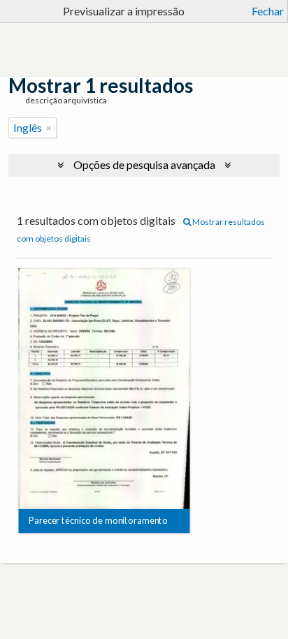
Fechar (268, 10)
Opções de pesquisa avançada (144, 164)
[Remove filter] (49, 127)
